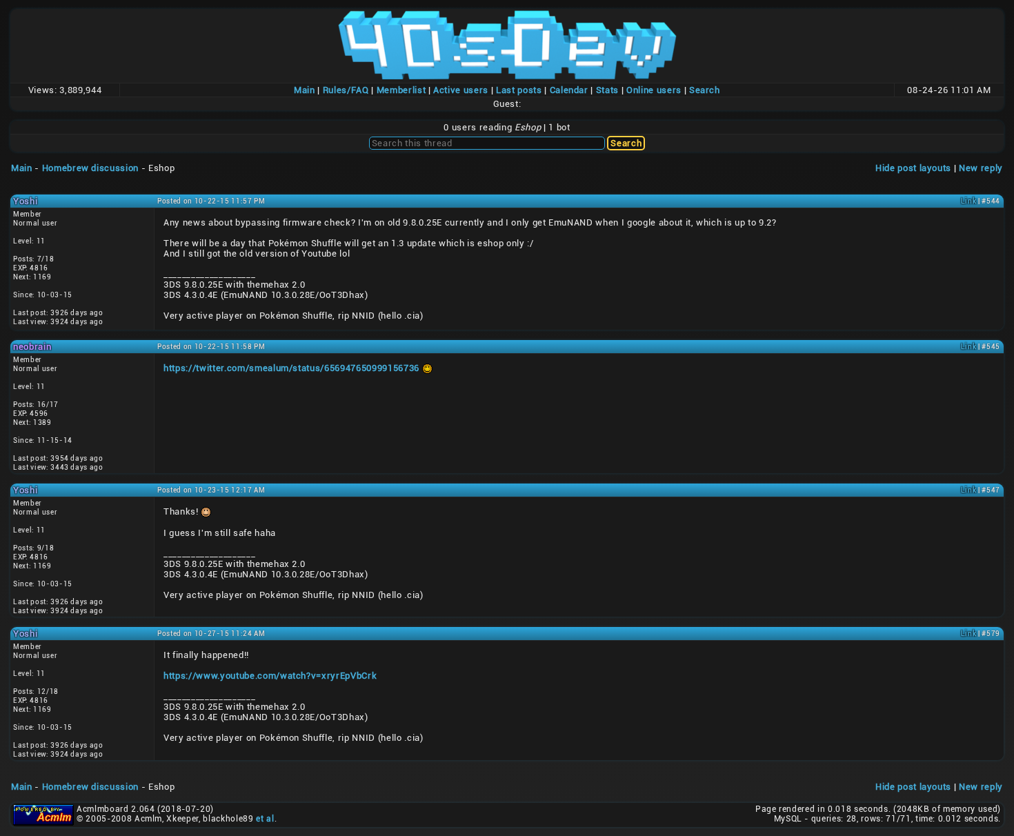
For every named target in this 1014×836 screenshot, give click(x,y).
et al (265, 819)
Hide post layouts (913, 168)
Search (704, 90)
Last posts (519, 90)
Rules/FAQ (346, 90)
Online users (654, 90)
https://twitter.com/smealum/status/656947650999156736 (291, 368)
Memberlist (401, 90)
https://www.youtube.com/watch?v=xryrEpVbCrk (270, 675)
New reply (981, 168)
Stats (607, 90)
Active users (460, 90)
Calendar (569, 90)
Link (969, 201)
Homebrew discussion (90, 168)
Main (304, 90)
